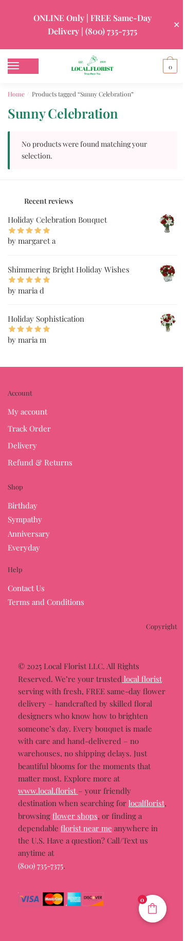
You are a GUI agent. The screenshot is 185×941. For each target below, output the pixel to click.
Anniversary (29, 533)
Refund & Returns (40, 462)
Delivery (22, 445)
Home (16, 94)
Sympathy (25, 519)
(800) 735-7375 (40, 865)
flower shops (75, 816)
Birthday (23, 505)
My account (27, 411)
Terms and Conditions (46, 602)
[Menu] (23, 66)
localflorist (146, 803)
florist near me (86, 828)
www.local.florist (48, 791)
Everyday (24, 547)
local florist (142, 679)
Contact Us (26, 588)
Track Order (29, 428)
